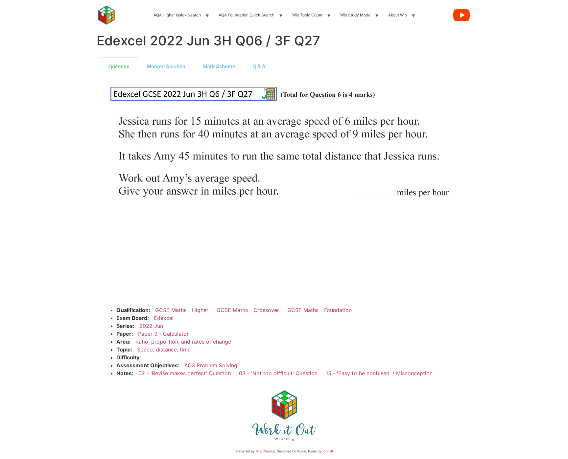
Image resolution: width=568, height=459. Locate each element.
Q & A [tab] (259, 66)
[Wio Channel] (461, 15)
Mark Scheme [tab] (218, 66)
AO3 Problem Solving (210, 365)
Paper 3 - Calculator (163, 333)
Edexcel (164, 318)
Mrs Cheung (265, 451)
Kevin (301, 451)
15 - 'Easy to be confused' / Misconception (379, 373)
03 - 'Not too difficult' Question (278, 373)
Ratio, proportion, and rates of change (183, 341)
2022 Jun (151, 326)
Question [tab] (119, 66)
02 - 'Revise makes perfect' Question (184, 373)
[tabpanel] (284, 186)
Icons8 (327, 451)
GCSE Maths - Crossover (248, 310)
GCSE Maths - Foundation (319, 310)
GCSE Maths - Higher (181, 310)
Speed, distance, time (164, 349)
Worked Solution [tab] (166, 66)
